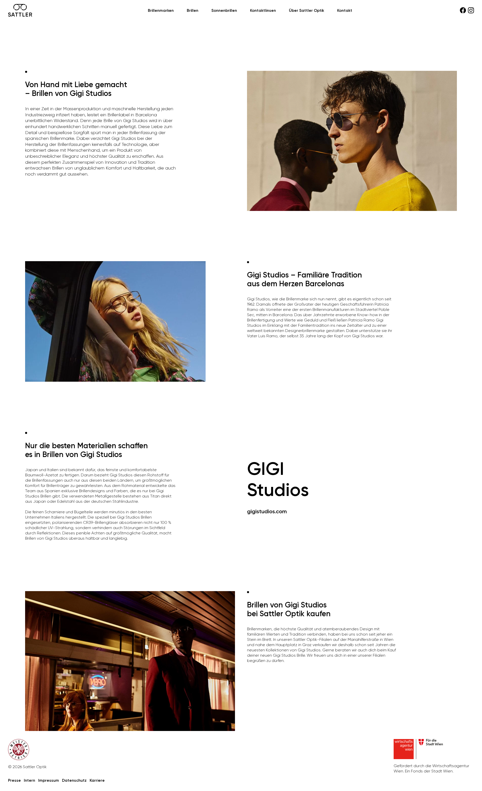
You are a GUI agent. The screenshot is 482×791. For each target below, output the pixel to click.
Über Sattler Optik (306, 10)
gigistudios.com (267, 511)
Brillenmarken (161, 10)
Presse (14, 780)
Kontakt (344, 10)
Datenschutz (74, 780)
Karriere (97, 780)
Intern (29, 780)
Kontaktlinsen (263, 10)
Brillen (192, 10)
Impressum (48, 780)
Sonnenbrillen (224, 10)
